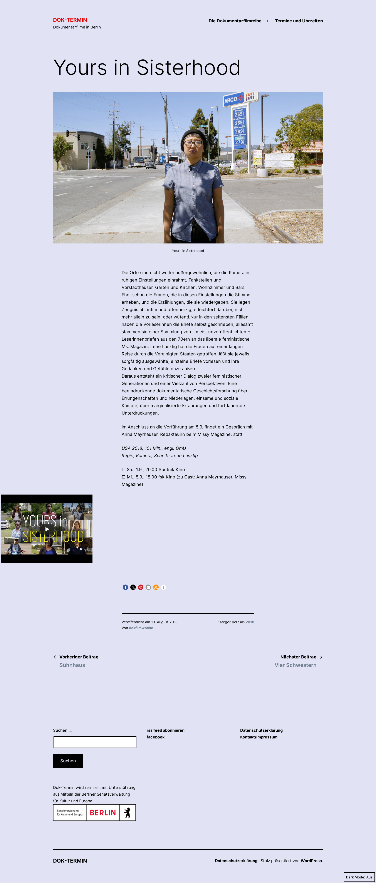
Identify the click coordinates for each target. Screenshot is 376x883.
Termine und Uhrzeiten (299, 20)
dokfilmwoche (141, 628)
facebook (155, 737)
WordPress (311, 860)
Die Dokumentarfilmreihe (235, 20)
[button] (125, 587)
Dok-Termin (70, 20)
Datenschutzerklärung (261, 730)
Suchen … (62, 730)
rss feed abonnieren (166, 730)
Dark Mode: (355, 877)
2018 (250, 622)
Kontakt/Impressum (258, 737)
